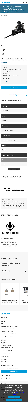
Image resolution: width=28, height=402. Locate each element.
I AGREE (14, 397)
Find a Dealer (15, 88)
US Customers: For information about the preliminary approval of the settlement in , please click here (13, 9)
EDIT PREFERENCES (14, 400)
